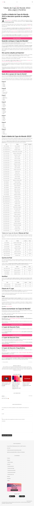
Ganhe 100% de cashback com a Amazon (17, 71)
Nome (3, 409)
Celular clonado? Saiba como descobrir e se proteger (6, 384)
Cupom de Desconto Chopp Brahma (25, 352)
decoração (28, 60)
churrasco (29, 25)
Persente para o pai (11, 474)
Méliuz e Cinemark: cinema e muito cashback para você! (27, 384)
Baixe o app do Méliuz (17, 38)
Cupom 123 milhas (9, 306)
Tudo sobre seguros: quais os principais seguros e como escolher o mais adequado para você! (16, 385)
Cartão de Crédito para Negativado (26, 502)
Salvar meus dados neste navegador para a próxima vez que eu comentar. (13, 419)
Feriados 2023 (8, 503)
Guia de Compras (10, 462)
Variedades (17, 6)
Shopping (8, 460)
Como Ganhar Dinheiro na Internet (6, 502)
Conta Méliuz (3, 503)
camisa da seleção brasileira (6, 61)
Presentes (8, 464)
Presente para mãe (11, 466)
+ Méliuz (8, 480)
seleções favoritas (28, 29)
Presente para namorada (11, 470)
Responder (30, 395)
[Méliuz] (3, 2)
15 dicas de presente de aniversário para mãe (14, 450)
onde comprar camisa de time (16, 61)
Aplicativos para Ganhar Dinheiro (16, 502)
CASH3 (11, 503)
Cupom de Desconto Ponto (16, 331)
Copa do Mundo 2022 (8, 20)
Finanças (8, 476)
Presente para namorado (11, 472)
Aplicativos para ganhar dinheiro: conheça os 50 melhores (16, 452)
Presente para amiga (11, 468)
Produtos (8, 458)
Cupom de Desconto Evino (20, 342)
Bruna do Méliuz (17, 365)
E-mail (3, 413)
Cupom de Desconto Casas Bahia (14, 318)
